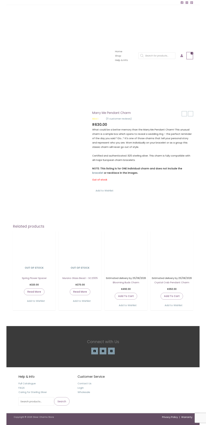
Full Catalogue (27, 383)
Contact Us (84, 383)
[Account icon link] (181, 55)
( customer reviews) (119, 118)
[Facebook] (182, 2)
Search (61, 401)
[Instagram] (186, 2)
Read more (34, 291)
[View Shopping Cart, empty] (189, 55)
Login (81, 387)
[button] (102, 190)
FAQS (22, 387)
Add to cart (126, 296)
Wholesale (84, 392)
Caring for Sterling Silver (33, 392)
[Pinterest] (191, 2)
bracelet (97, 173)
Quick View (34, 271)
